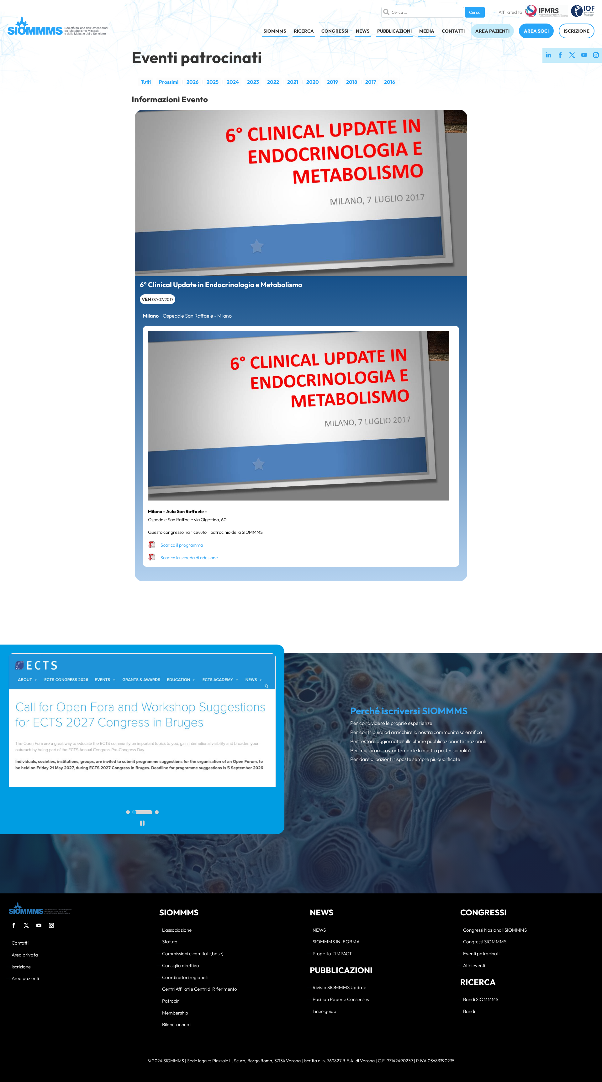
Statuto (169, 942)
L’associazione (177, 930)
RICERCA (304, 31)
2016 (389, 82)
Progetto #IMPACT (332, 953)
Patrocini (171, 1001)
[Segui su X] (26, 925)
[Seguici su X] (572, 55)
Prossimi (168, 82)
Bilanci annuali (176, 1024)
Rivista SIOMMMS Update (339, 987)
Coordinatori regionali (185, 977)
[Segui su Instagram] (51, 925)
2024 (233, 82)
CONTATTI (453, 31)
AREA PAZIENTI (492, 31)
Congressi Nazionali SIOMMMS (495, 930)
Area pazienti (25, 978)
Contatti (20, 943)
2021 (292, 82)
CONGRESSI (334, 31)
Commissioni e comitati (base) (193, 953)
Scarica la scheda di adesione (189, 557)
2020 (312, 82)
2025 (213, 82)
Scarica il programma (182, 545)
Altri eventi (474, 965)
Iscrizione (21, 967)
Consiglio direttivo (180, 965)
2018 (351, 82)
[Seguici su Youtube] (584, 55)
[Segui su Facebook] (14, 925)
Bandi (469, 1011)
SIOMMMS (274, 31)
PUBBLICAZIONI (394, 31)
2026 (192, 82)
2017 (370, 82)
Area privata (25, 955)
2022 (273, 82)
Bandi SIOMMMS (480, 999)
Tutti (146, 82)
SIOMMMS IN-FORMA (336, 942)
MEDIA (426, 31)
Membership (175, 1013)
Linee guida (324, 1011)
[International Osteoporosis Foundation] (582, 12)
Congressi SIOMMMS (484, 942)
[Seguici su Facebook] (560, 55)
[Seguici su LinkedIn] (548, 55)
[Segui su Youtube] (39, 925)
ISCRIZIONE (576, 31)
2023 (253, 82)
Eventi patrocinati (481, 953)
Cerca (475, 12)
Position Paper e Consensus (341, 999)
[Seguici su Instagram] (596, 55)
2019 (332, 82)
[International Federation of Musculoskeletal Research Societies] (546, 12)
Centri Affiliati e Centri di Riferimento (199, 989)
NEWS (363, 31)
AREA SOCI (536, 31)
